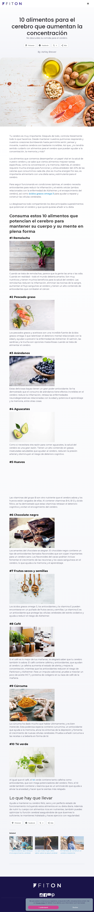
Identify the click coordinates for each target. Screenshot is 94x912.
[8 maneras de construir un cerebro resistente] (72, 843)
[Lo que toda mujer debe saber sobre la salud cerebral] (46, 843)
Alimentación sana (47, 12)
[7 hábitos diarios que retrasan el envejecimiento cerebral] (21, 843)
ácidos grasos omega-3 (41, 193)
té (34, 780)
